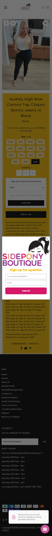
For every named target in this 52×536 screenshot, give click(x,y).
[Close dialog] (47, 239)
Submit (26, 290)
